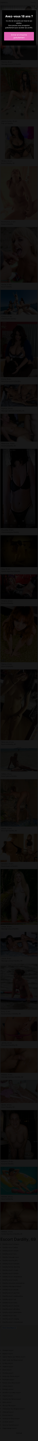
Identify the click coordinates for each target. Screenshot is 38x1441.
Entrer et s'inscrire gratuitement (19, 36)
